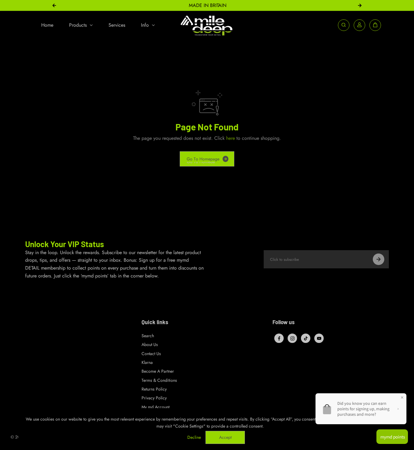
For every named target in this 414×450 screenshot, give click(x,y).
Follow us (283, 322)
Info (145, 24)
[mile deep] (207, 25)
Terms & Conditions (159, 380)
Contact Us (151, 354)
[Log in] (359, 25)
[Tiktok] (305, 338)
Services (117, 24)
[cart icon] (375, 25)
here (230, 138)
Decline (194, 437)
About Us (150, 344)
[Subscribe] (378, 259)
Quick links (155, 322)
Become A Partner (158, 371)
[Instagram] (292, 338)
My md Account (155, 407)
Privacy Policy (154, 398)
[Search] (343, 25)
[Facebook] (279, 338)
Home (47, 24)
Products (78, 24)
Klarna (147, 362)
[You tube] (319, 338)
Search (148, 336)
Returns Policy (154, 389)
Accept (225, 437)
